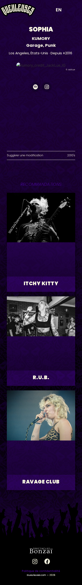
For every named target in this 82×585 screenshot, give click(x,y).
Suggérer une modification (25, 155)
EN (59, 10)
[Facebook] (47, 561)
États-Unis (39, 53)
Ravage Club (41, 481)
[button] (74, 10)
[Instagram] (47, 87)
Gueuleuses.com (36, 575)
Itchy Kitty (41, 283)
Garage (34, 45)
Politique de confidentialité (41, 571)
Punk (50, 45)
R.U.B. (41, 377)
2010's (71, 155)
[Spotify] (35, 87)
